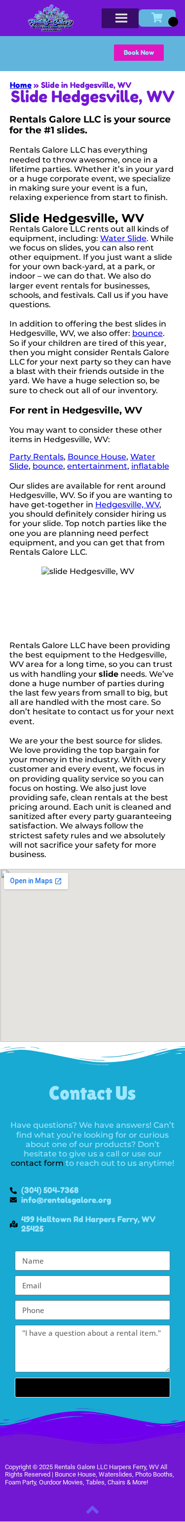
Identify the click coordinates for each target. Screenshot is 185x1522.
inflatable (150, 466)
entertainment (97, 466)
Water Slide (123, 238)
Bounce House (97, 456)
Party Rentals (36, 456)
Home (21, 85)
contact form (37, 1163)
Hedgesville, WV (127, 504)
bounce (147, 333)
